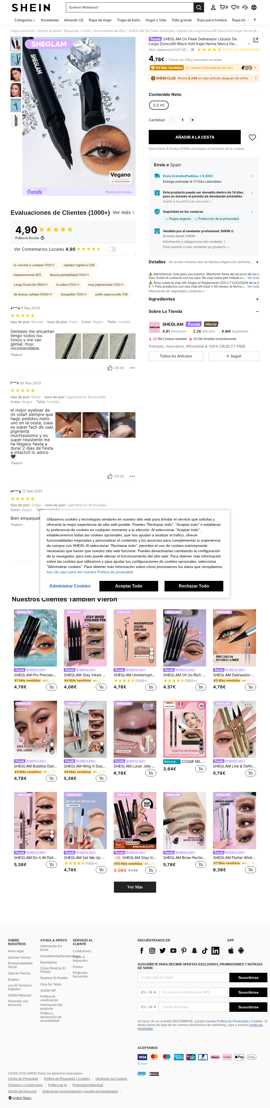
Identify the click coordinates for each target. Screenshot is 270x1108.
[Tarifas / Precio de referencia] (166, 60)
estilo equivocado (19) (111, 294)
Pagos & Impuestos (80, 959)
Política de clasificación (49, 998)
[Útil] (110, 368)
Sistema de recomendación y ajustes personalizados (80, 1091)
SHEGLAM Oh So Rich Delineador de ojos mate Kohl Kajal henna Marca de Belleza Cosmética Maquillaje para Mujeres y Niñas (184, 675)
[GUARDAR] (252, 137)
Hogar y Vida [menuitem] (156, 20)
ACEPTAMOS (148, 1048)
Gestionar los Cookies (111, 1079)
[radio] (158, 105)
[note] (135, 845)
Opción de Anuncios (22, 1091)
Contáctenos (82, 951)
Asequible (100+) (73, 294)
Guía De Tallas (50, 984)
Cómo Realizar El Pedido (53, 970)
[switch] (112, 249)
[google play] (241, 953)
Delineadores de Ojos (110, 31)
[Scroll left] (248, 20)
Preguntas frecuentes (80, 974)
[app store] (231, 953)
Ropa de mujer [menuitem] (100, 20)
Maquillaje (71, 31)
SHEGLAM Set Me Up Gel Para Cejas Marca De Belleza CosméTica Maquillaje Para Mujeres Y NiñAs (85, 858)
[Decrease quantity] (172, 120)
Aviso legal (16, 951)
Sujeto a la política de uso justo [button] (186, 201)
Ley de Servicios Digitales (20, 987)
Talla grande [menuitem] (182, 20)
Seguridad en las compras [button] (183, 211)
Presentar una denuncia (18, 1003)
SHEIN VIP (48, 991)
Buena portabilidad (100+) (69, 275)
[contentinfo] (202, 1060)
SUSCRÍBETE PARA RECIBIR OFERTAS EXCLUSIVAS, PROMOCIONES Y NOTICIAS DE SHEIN (200, 966)
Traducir (17, 355)
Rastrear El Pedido (54, 978)
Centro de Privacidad (23, 1079)
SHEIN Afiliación (19, 995)
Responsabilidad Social (20, 965)
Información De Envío (51, 948)
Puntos (78, 967)
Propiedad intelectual (88, 1085)
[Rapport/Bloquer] (132, 368)
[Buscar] (199, 7)
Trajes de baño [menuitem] (128, 20)
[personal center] (213, 7)
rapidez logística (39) (79, 265)
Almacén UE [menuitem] (74, 20)
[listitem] (35, 650)
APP (230, 940)
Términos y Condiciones (25, 1085)
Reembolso (48, 962)
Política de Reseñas (27, 238)
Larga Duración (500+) (30, 284)
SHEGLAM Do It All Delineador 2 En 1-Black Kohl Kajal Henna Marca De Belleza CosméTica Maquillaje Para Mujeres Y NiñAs (35, 858)
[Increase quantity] (192, 120)
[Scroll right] (255, 20)
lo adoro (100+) (67, 284)
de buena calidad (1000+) (33, 294)
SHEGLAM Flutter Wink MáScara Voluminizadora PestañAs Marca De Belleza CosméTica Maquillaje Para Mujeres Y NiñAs (234, 858)
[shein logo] (31, 7)
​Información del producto (51, 1006)
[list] (180, 951)
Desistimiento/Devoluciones (60, 956)
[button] (245, 7)
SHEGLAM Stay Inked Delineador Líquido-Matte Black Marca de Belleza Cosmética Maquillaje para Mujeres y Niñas (136, 858)
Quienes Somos (19, 957)
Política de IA (57, 1085)
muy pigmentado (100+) (105, 284)
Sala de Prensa (19, 973)
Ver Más (135, 887)
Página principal (22, 31)
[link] (223, 7)
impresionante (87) (27, 275)
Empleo (13, 979)
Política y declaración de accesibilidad (51, 1017)
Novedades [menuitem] (50, 20)
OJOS (86, 31)
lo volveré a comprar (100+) (34, 265)
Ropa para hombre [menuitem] (212, 20)
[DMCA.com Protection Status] (154, 1074)
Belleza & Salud (49, 31)
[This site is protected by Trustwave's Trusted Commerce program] (142, 1074)
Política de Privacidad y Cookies (240, 1021)
